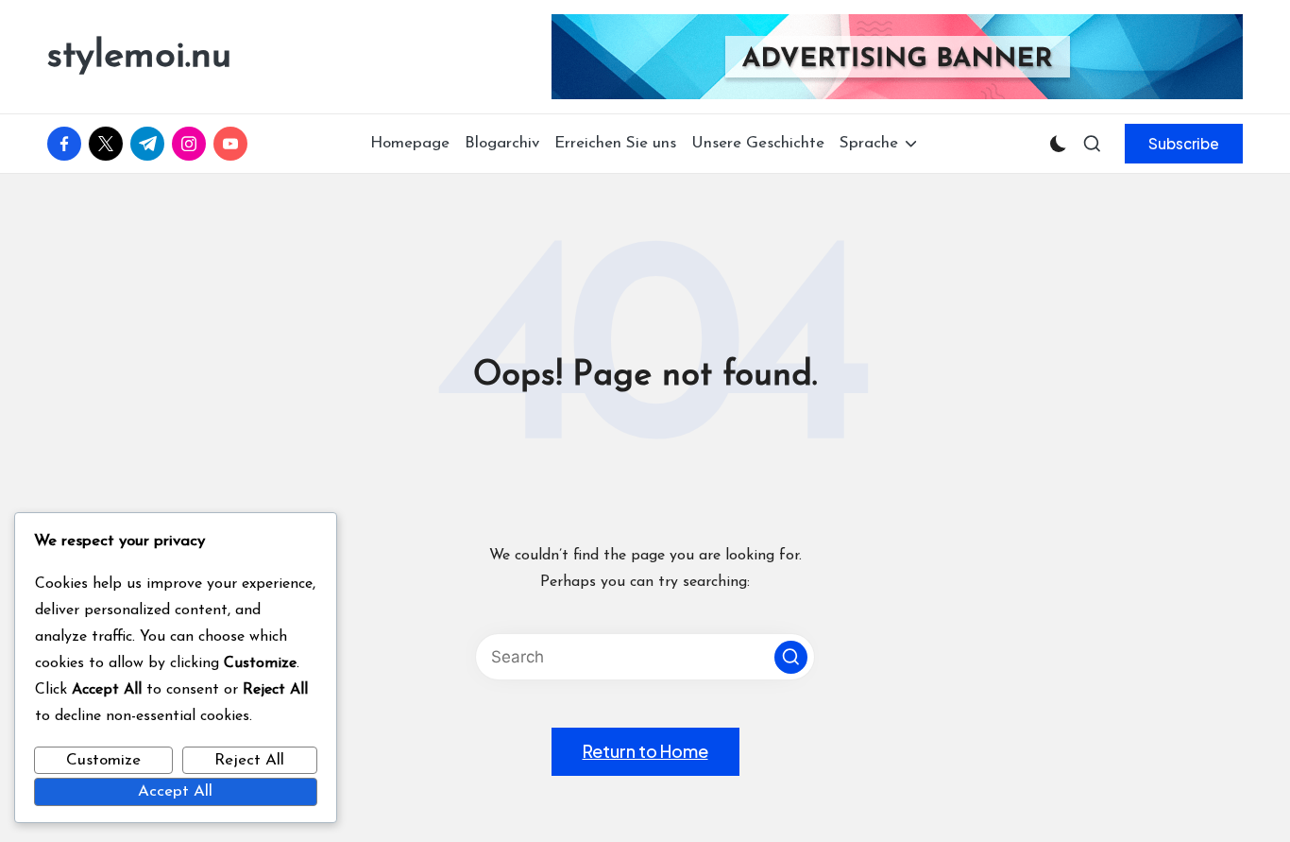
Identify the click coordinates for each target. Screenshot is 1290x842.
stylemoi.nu (139, 57)
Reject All (249, 760)
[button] (1184, 143)
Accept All (175, 791)
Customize (103, 760)
